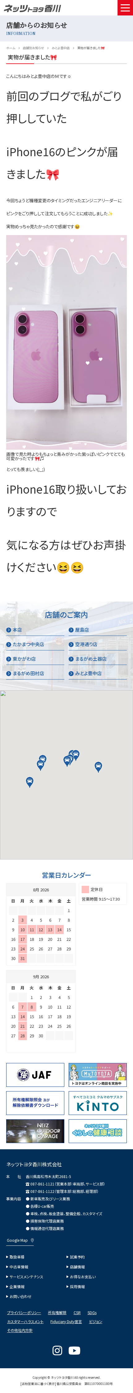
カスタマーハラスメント (25, 1321)
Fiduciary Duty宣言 (66, 1321)
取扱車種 (17, 1257)
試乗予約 (77, 1257)
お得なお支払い (83, 1277)
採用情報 (77, 1286)
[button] (67, 761)
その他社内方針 (20, 1330)
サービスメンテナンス (26, 1277)
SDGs (92, 1312)
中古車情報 (19, 1267)
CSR (77, 1312)
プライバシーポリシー (24, 1312)
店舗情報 (77, 1267)
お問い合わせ (21, 1296)
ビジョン (95, 1321)
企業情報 (17, 1286)
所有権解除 (57, 1312)
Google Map (17, 1240)
